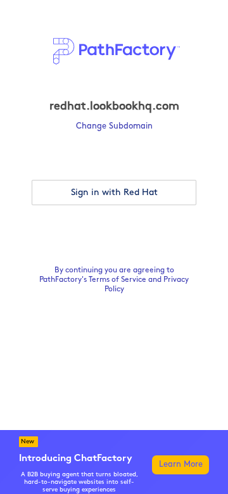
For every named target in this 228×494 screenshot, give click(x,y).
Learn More (181, 464)
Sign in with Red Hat (114, 193)
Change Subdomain (114, 126)
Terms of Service (117, 280)
